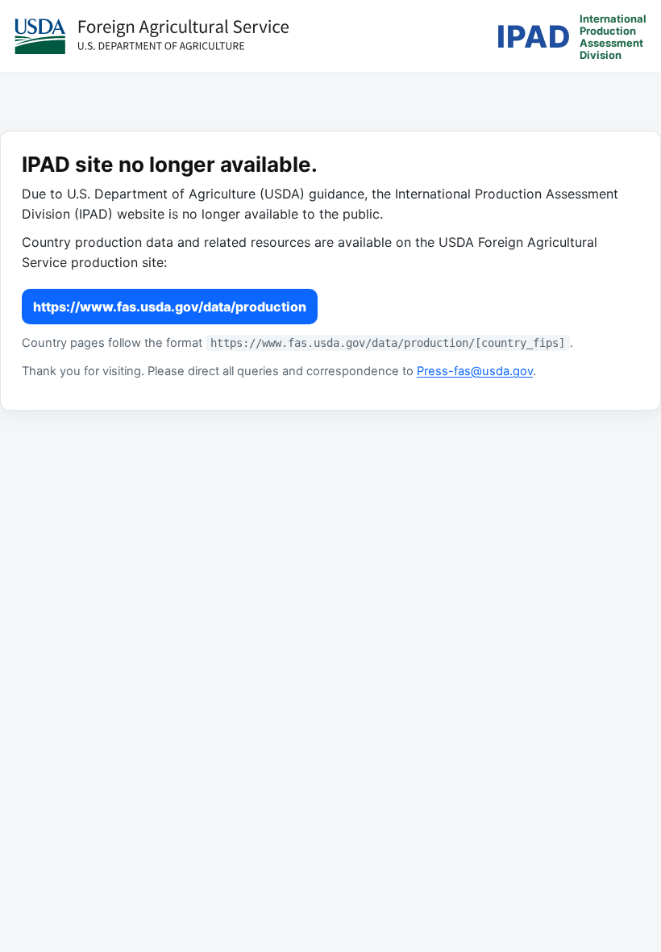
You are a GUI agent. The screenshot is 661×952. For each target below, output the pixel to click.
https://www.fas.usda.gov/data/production (169, 307)
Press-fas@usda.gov (475, 371)
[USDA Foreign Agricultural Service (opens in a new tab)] (152, 36)
